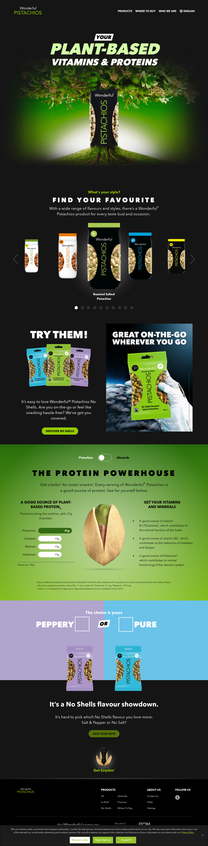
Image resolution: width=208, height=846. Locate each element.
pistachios (86, 457)
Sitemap (151, 808)
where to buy (145, 11)
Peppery (55, 624)
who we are (167, 11)
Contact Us (152, 796)
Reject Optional (102, 840)
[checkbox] (82, 624)
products (125, 11)
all (102, 796)
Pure (145, 624)
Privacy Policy (187, 832)
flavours (122, 802)
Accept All (126, 840)
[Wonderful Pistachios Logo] (28, 14)
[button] (15, 259)
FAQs (150, 802)
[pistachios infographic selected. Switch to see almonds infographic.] (105, 457)
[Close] (202, 835)
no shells (106, 808)
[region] (104, 835)
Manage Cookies (80, 840)
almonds (123, 457)
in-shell (105, 802)
